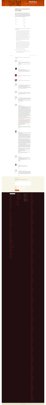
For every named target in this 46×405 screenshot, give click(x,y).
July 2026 (31, 195)
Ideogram (10, 223)
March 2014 (32, 316)
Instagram (10, 227)
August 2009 (32, 361)
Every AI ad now (18, 197)
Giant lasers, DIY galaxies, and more (33, 55)
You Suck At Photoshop (11, 257)
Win (18, 13)
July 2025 (31, 205)
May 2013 (31, 324)
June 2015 (31, 304)
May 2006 (31, 393)
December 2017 (32, 279)
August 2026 (32, 194)
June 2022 (31, 235)
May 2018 (31, 275)
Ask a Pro (10, 204)
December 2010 (32, 348)
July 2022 (31, 234)
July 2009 (31, 362)
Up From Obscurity (11, 254)
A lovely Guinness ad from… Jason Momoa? (26, 196)
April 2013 (31, 325)
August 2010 (32, 351)
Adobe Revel (11, 200)
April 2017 (31, 286)
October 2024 (32, 212)
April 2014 (31, 315)
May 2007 (31, 383)
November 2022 (32, 231)
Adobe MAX (11, 199)
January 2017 (32, 288)
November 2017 (32, 280)
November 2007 (32, 378)
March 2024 (32, 218)
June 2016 (31, 294)
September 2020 (32, 252)
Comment (16, 180)
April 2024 (31, 217)
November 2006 (32, 388)
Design (10, 212)
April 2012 (31, 335)
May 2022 (31, 236)
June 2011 (31, 343)
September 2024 (32, 213)
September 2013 (32, 321)
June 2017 (31, 284)
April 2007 (31, 384)
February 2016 (32, 297)
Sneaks (10, 248)
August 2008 (32, 371)
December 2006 (32, 387)
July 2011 (31, 342)
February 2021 (32, 248)
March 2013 (32, 326)
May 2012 (31, 334)
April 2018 (31, 276)
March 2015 (32, 306)
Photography (11, 239)
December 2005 (32, 397)
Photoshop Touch (11, 241)
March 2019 (32, 267)
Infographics (11, 226)
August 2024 (32, 214)
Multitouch (10, 235)
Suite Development (11, 250)
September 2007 (32, 380)
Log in (17, 202)
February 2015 (32, 307)
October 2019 (32, 261)
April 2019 (31, 266)
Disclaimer (14, 6)
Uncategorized (11, 253)
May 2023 (31, 226)
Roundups (10, 245)
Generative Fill (11, 217)
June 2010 (31, 353)
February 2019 (32, 268)
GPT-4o (10, 221)
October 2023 (32, 222)
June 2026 (31, 196)
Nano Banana (11, 236)
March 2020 (32, 257)
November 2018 (32, 270)
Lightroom (20, 11)
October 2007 (32, 379)
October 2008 (32, 369)
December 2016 (32, 289)
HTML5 (10, 222)
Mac (17, 13)
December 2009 (32, 358)
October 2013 (32, 320)
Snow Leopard (11, 249)
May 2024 (31, 216)
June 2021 (31, 245)
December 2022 (32, 230)
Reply (19, 72)
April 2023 (31, 227)
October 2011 (32, 340)
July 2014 (31, 313)
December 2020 (32, 250)
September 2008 (32, 370)
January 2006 (32, 396)
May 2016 (31, 295)
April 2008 (31, 374)
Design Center (11, 213)
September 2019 (32, 262)
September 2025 (32, 203)
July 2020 (31, 254)
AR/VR (10, 203)
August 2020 (32, 253)
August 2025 (32, 204)
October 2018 (32, 271)
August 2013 (32, 322)
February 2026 (32, 199)
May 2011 (31, 344)
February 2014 (32, 317)
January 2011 (32, 347)
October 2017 (32, 281)
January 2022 (32, 239)
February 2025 (32, 209)
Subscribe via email (10, 6)
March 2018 (32, 277)
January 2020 (32, 259)
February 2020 (32, 258)
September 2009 (32, 360)
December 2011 (32, 338)
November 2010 (32, 349)
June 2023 (31, 225)
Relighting (10, 244)
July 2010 (31, 352)
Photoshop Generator (11, 240)
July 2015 (31, 303)
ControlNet (10, 208)
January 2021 (32, 249)
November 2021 (32, 241)
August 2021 (32, 243)
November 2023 (32, 221)
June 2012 (31, 333)
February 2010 (32, 356)
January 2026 (32, 200)
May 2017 (31, 285)
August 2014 (32, 312)
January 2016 (32, 298)
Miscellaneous (11, 232)
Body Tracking (11, 205)
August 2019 (32, 263)
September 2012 (32, 331)
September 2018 (32, 272)
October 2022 (32, 232)
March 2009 (32, 365)
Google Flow (11, 218)
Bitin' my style (11, 55)
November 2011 (32, 339)
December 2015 (32, 299)
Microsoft (10, 231)
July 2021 (31, 244)
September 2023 (32, 223)
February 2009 (32, 366)
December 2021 (32, 240)
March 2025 (32, 208)
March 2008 (32, 375)
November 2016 (32, 290)
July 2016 (31, 293)
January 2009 (32, 367)
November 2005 (32, 398)
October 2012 (32, 330)
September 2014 (32, 311)
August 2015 (32, 302)
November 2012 (32, 329)
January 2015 (32, 308)
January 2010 (32, 357)
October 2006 (32, 389)
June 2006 (31, 392)
